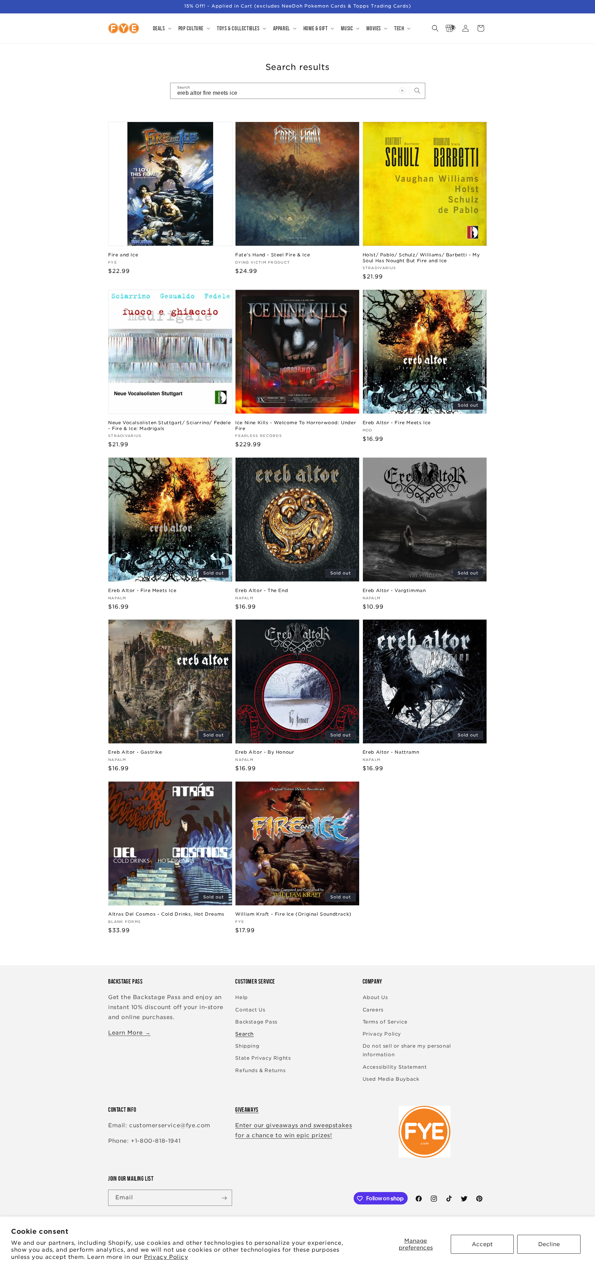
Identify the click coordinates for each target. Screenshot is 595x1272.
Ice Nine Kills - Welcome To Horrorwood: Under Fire (295, 425)
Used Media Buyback (391, 1079)
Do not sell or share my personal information (407, 1050)
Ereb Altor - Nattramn (391, 752)
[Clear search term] (402, 90)
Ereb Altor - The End (261, 590)
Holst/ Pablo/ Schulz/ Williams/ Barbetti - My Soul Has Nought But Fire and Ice (421, 257)
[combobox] (297, 91)
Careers (373, 1009)
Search (244, 1034)
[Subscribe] (224, 1198)
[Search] (417, 90)
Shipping (247, 1046)
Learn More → (129, 1032)
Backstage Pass (256, 1022)
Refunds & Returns (260, 1070)
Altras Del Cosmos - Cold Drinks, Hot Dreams (166, 914)
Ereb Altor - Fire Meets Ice (397, 422)
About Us (375, 997)
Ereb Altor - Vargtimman (394, 590)
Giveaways (246, 1109)
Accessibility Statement (395, 1067)
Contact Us (250, 1009)
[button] (161, 28)
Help (241, 997)
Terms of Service (385, 1022)
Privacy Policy (166, 1257)
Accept (482, 1244)
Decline (549, 1244)
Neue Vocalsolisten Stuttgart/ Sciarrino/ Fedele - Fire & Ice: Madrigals (169, 425)
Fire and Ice (123, 254)
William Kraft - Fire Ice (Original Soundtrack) (293, 914)
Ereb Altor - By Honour (264, 752)
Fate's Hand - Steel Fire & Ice (272, 254)
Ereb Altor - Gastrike (135, 752)
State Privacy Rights (263, 1058)
